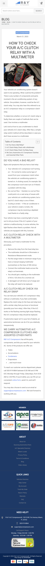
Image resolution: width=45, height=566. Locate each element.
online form (16, 380)
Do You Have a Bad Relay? (15, 145)
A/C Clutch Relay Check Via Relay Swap (19, 150)
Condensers (12, 356)
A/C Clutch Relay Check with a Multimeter (20, 147)
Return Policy (22, 493)
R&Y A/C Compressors (12, 339)
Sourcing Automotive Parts (22, 445)
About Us (22, 442)
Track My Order (22, 489)
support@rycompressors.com (15, 391)
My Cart (41, 3)
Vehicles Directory (22, 479)
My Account (22, 486)
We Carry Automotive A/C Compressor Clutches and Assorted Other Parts (22, 154)
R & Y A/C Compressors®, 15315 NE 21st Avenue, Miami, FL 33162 (24, 518)
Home (3, 22)
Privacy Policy (22, 455)
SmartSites (27, 557)
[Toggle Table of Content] (36, 142)
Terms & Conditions (22, 458)
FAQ (22, 499)
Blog (22, 462)
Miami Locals (22, 452)
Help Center (22, 483)
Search (39, 11)
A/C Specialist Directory (22, 448)
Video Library (22, 465)
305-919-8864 (24, 523)
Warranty (22, 496)
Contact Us (22, 503)
